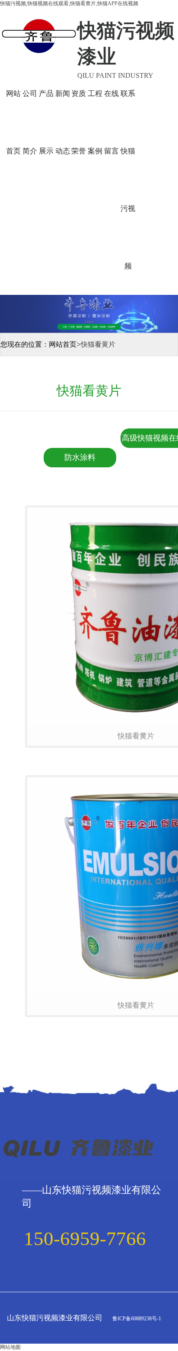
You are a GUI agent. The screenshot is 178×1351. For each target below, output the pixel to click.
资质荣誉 (78, 122)
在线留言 (111, 122)
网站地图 (10, 1347)
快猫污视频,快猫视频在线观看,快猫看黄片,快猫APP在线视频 (69, 3)
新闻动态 (62, 122)
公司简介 (29, 122)
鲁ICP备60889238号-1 (136, 1319)
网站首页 (13, 122)
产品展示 (46, 122)
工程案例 (95, 122)
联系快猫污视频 (128, 179)
